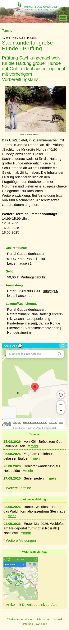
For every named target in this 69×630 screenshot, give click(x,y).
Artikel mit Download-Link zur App (32, 605)
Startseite (13, 619)
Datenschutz (43, 619)
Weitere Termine (18, 488)
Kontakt (57, 619)
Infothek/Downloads (35, 623)
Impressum (27, 619)
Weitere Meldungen (21, 540)
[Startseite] (39, 18)
